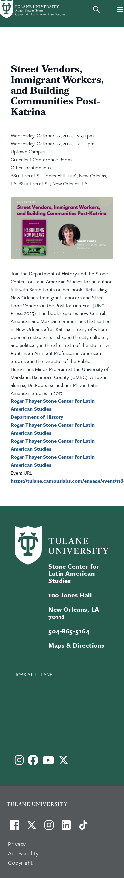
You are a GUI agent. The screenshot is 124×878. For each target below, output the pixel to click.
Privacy (17, 844)
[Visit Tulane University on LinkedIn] (66, 827)
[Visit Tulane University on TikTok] (83, 827)
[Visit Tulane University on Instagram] (49, 827)
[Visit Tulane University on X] (31, 827)
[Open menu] (120, 9)
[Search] (96, 9)
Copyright (20, 862)
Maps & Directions (76, 645)
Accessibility (23, 853)
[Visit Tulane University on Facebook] (14, 827)
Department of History (37, 416)
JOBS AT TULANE (33, 674)
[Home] (33, 9)
